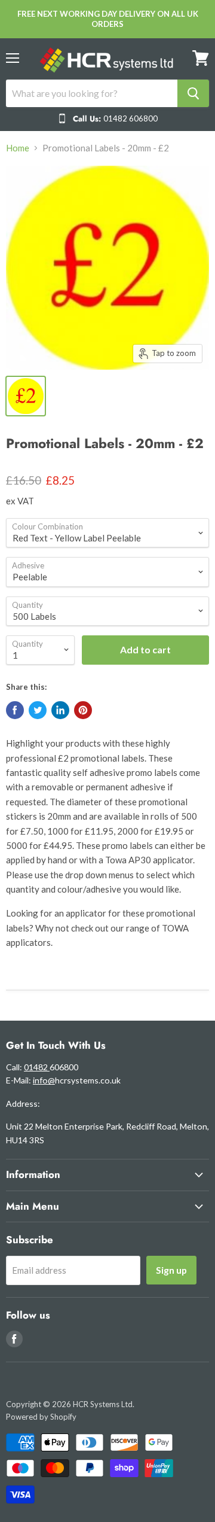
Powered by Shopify (41, 1416)
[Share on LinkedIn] (60, 710)
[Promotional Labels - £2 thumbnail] (26, 396)
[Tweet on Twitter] (38, 710)
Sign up (171, 1270)
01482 (37, 1067)
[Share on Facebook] (15, 710)
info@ (44, 1080)
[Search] (193, 93)
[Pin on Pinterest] (83, 710)
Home (17, 148)
